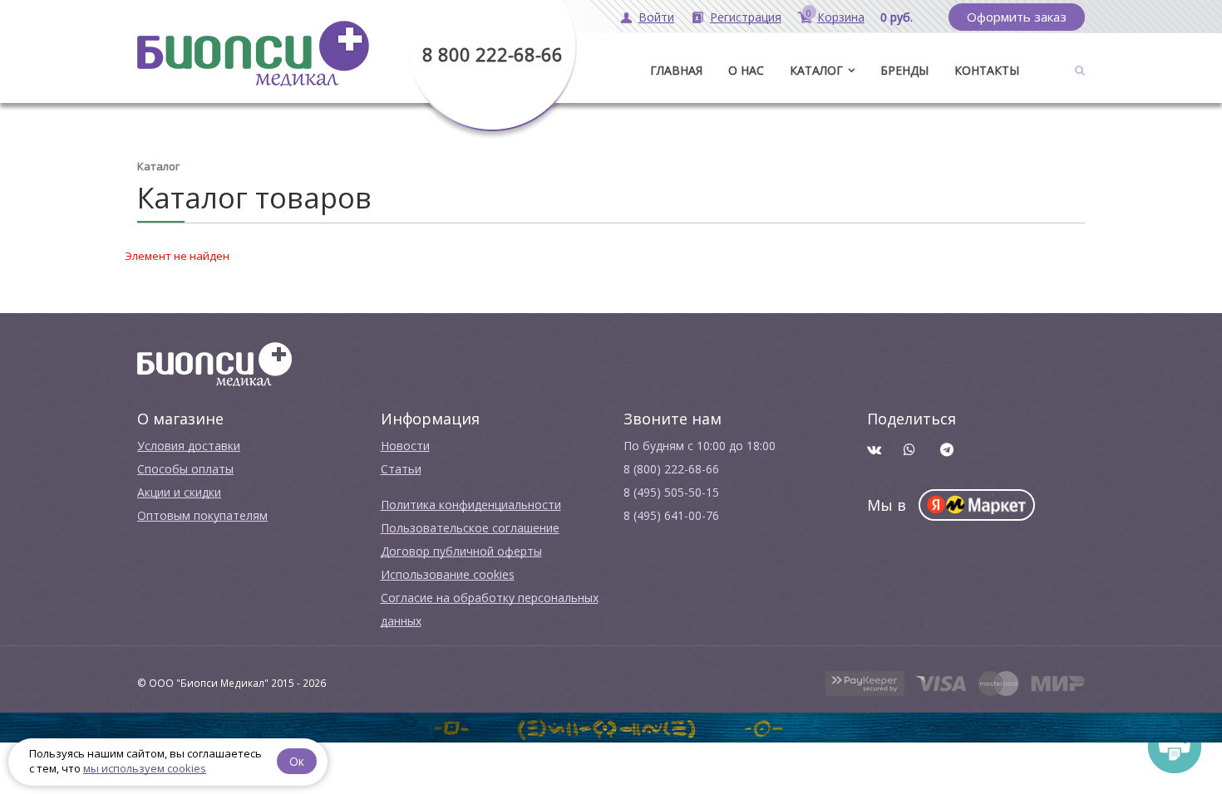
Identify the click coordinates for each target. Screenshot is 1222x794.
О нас (746, 70)
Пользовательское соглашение (470, 528)
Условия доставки (188, 445)
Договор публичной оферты (461, 551)
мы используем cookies (144, 768)
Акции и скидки (179, 492)
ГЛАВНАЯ (676, 70)
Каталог (816, 70)
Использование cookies (448, 574)
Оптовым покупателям (202, 515)
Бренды (904, 70)
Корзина (841, 17)
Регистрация (745, 17)
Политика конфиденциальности (471, 504)
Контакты (986, 70)
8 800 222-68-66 (492, 54)
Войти (656, 17)
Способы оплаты (185, 469)
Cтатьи (401, 469)
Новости (405, 445)
